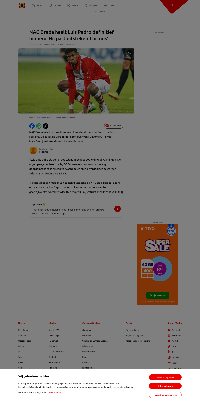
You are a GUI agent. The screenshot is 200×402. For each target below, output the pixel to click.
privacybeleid (54, 392)
